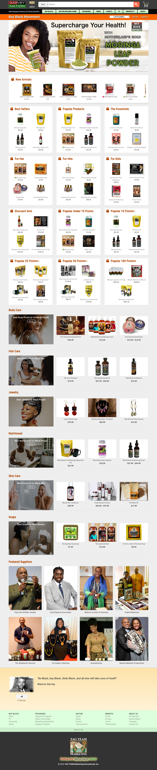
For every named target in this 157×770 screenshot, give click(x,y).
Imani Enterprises (132, 612)
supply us (144, 17)
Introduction (134, 716)
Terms (108, 721)
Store (11, 716)
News (98, 11)
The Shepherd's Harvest (25, 663)
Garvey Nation (134, 719)
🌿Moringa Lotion (130, 97)
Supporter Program (43, 716)
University (130, 11)
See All (31, 321)
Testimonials (110, 724)
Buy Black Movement (24, 17)
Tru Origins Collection (61, 663)
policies (135, 17)
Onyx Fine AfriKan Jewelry (25, 612)
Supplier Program (42, 724)
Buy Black (49, 11)
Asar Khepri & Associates (60, 612)
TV (119, 11)
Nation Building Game (67, 11)
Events (109, 11)
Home (107, 716)
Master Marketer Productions (132, 663)
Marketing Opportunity (44, 721)
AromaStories (96, 663)
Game (78, 716)
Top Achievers (82, 724)
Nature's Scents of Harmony (96, 612)
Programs (86, 11)
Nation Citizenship (42, 719)
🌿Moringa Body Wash (109, 97)
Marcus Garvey (46, 684)
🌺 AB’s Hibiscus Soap (68, 97)
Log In (32, 2)
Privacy (108, 719)
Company (133, 721)
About (142, 11)
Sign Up (32, 7)
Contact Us (133, 724)
